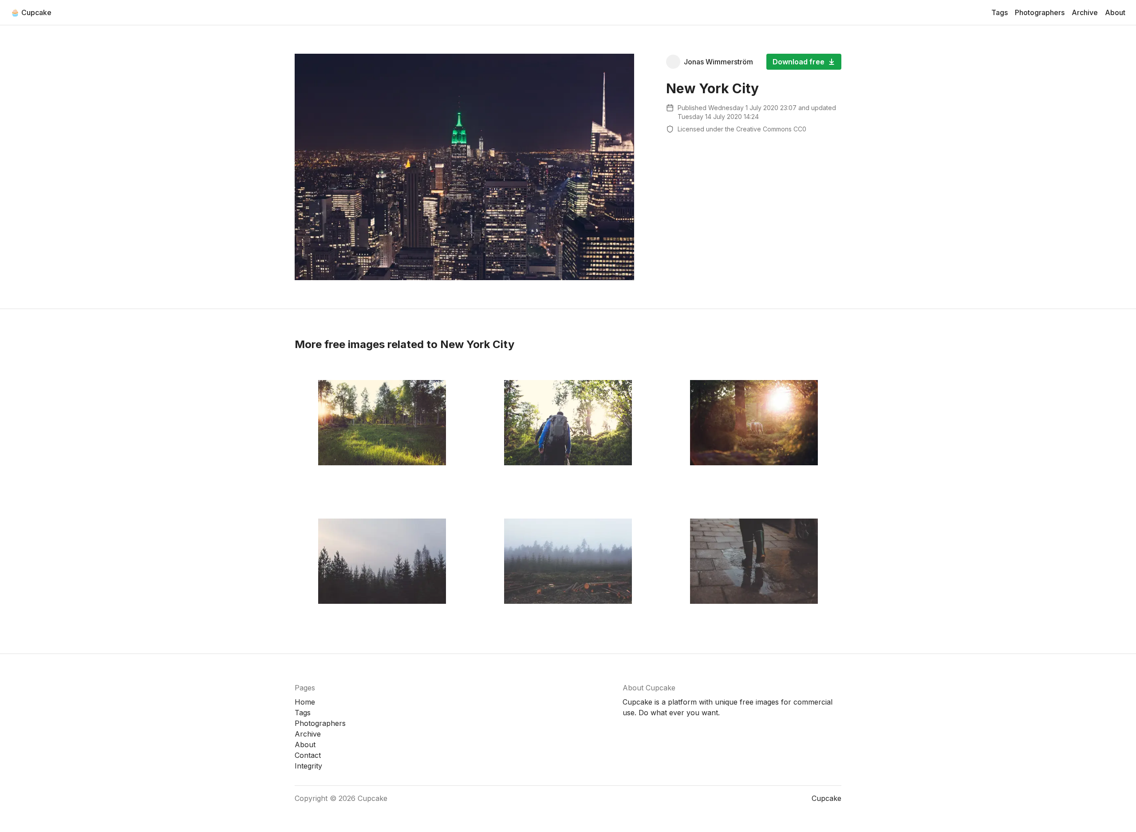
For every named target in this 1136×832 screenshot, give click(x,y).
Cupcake (372, 798)
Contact (308, 755)
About (1115, 12)
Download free (798, 61)
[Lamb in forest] (753, 423)
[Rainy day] (753, 561)
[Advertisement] (753, 203)
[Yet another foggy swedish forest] (382, 561)
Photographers (1040, 12)
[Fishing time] (568, 423)
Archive (1085, 12)
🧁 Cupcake (31, 12)
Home (305, 701)
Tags (999, 12)
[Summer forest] (382, 423)
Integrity (308, 765)
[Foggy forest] (568, 561)
